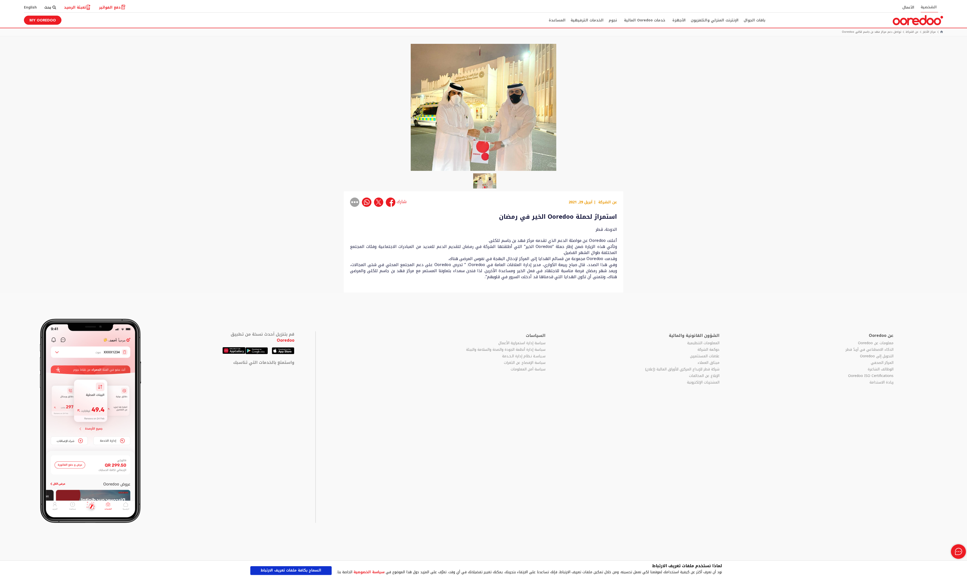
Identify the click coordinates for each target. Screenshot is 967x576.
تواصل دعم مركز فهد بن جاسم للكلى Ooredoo (871, 32)
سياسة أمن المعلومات (528, 369)
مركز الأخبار (929, 32)
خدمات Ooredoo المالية (644, 20)
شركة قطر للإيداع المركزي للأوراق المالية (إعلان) (682, 369)
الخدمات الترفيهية (587, 20)
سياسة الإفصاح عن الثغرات (524, 363)
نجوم (613, 20)
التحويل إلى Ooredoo (876, 356)
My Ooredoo (42, 20)
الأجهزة (679, 20)
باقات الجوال (754, 20)
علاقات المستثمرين (704, 356)
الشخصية (929, 7)
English (30, 7)
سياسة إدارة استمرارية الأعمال (521, 343)
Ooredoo (285, 340)
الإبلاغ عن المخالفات (704, 376)
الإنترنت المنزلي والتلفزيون (715, 20)
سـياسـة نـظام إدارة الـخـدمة (523, 356)
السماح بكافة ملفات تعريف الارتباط (291, 570)
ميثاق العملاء (708, 363)
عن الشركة (912, 32)
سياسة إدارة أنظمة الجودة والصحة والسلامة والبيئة (505, 349)
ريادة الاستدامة (881, 382)
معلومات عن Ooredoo (875, 343)
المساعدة (557, 20)
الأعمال (908, 7)
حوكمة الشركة (708, 349)
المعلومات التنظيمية (703, 343)
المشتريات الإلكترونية (703, 382)
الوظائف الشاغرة (880, 369)
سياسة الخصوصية (369, 572)
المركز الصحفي (882, 363)
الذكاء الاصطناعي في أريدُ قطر (869, 349)
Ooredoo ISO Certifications (870, 376)
